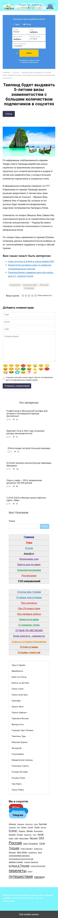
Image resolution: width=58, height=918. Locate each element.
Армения (20, 824)
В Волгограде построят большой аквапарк (29, 448)
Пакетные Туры (19, 736)
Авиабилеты (17, 671)
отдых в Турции (19, 865)
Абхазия (12, 824)
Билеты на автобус (20, 683)
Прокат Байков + (20, 712)
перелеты (15, 285)
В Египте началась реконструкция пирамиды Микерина (29, 464)
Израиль (22, 831)
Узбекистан (38, 849)
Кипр (34, 835)
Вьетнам (43, 824)
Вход (11, 512)
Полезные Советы (20, 766)
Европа (43, 827)
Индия (30, 831)
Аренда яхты (18, 724)
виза (40, 852)
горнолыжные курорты (19, 856)
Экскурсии (16, 748)
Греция (23, 827)
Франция (12, 852)
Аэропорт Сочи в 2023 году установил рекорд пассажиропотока (25, 432)
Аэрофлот (29, 824)
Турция (14, 848)
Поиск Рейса (18, 790)
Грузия (30, 827)
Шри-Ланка (22, 852)
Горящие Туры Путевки (22, 730)
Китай (40, 834)
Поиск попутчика (20, 695)
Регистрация (21, 512)
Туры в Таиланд (27, 849)
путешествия (31, 285)
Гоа (18, 827)
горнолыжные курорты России (21, 859)
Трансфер (16, 700)
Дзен (16, 807)
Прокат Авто (18, 706)
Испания (12, 835)
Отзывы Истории (20, 772)
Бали (36, 824)
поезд (30, 871)
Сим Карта (16, 784)
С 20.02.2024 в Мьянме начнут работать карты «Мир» (26, 498)
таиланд (30, 288)
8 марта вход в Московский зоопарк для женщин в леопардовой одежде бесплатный (26, 413)
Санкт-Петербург (30, 844)
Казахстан (28, 835)
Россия (44, 285)
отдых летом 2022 (37, 866)
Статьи (8, 114)
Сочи (42, 843)
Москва (33, 838)
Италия (20, 835)
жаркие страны (16, 862)
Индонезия (38, 831)
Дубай (37, 827)
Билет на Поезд (19, 677)
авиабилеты (32, 852)
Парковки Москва (20, 718)
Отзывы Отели (18, 778)
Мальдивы (23, 838)
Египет (13, 830)
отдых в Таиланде (31, 862)
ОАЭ (41, 838)
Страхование (18, 754)
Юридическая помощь (22, 760)
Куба (16, 838)
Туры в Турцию (18, 665)
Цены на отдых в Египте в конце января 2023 (31, 261)
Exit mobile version (29, 914)
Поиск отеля (17, 689)
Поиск (12, 521)
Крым (11, 838)
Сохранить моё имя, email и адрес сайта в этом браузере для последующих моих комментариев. (29, 378)
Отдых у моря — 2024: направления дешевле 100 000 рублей (24, 481)
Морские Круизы (20, 742)
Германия (12, 827)
